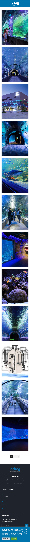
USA (6, 333)
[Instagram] (15, 480)
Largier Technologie (14, 302)
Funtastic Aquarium (14, 154)
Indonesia (8, 407)
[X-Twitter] (22, 480)
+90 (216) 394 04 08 (6, 511)
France (7, 299)
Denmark (8, 370)
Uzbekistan (9, 260)
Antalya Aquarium (14, 117)
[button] (27, 3)
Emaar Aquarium (13, 228)
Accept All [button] (14, 538)
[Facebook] (7, 480)
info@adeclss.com (6, 504)
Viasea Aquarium (13, 43)
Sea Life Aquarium (14, 191)
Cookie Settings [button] (6, 538)
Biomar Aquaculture (11, 374)
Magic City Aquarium (9, 264)
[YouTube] (18, 480)
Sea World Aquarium (9, 411)
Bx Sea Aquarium (13, 450)
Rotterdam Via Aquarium (12, 338)
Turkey (7, 41)
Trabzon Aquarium (14, 80)
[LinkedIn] (11, 480)
